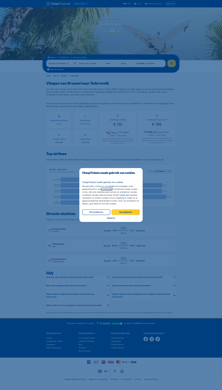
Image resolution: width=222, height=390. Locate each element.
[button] (111, 218)
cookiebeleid (106, 189)
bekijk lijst (125, 195)
